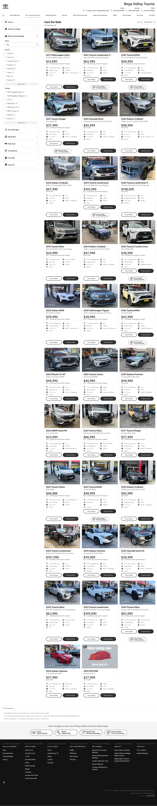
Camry (5, 759)
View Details (54, 87)
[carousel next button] (78, 40)
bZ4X (27, 762)
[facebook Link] (4, 782)
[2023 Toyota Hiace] (62, 472)
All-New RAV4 (30, 759)
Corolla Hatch (8, 753)
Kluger (27, 769)
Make (7, 41)
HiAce (49, 756)
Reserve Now (70, 87)
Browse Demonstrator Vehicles (100, 756)
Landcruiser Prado (31, 775)
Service (64, 15)
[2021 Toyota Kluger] (62, 104)
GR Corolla (74, 756)
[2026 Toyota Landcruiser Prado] (137, 168)
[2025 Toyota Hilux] (62, 593)
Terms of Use (132, 790)
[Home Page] (5, 6)
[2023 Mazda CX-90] (62, 360)
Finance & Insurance (100, 15)
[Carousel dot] (51, 49)
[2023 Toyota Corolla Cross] (137, 232)
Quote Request (97, 764)
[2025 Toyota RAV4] (137, 40)
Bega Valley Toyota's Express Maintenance (122, 759)
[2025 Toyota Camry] (100, 360)
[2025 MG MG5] (100, 656)
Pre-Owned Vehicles (32, 15)
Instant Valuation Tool (100, 761)
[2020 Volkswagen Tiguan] (100, 296)
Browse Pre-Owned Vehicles (99, 751)
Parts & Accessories (80, 15)
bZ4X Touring (30, 766)
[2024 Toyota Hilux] (137, 593)
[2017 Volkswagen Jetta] (62, 40)
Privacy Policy (124, 790)
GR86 (72, 750)
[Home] (3, 15)
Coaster (50, 762)
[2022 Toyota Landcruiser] (100, 593)
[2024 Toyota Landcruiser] (100, 168)
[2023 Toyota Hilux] (100, 416)
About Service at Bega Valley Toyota (122, 754)
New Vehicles (15, 15)
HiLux (49, 750)
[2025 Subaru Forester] (137, 360)
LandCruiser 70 (52, 753)
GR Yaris (73, 759)
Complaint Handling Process (146, 790)
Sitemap (116, 790)
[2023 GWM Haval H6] (62, 416)
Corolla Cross (30, 753)
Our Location (141, 750)
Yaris (4, 750)
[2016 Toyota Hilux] (62, 232)
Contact (152, 15)
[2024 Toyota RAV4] (137, 296)
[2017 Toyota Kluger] (137, 416)
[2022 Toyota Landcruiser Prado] (100, 40)
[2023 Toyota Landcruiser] (62, 536)
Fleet (115, 15)
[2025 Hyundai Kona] (100, 104)
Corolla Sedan (8, 756)
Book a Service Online (122, 750)
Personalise (127, 15)
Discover (140, 15)
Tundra (49, 759)
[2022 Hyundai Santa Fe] (137, 536)
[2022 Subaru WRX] (62, 296)
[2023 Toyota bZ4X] (100, 472)
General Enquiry (142, 753)
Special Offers (51, 15)
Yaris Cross (29, 750)
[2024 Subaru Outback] (137, 104)
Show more (21, 84)
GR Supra (73, 753)
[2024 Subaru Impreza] (62, 656)
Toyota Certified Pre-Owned (100, 768)
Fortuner (28, 772)
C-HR (27, 756)
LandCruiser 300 (31, 778)
